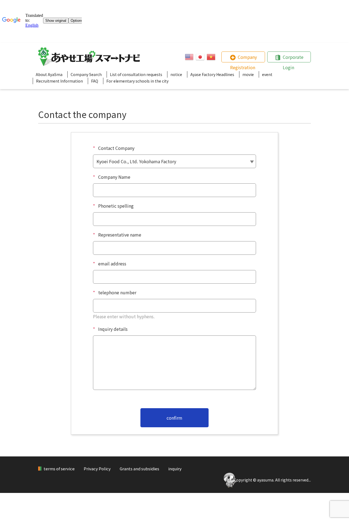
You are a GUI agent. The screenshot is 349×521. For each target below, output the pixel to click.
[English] (189, 57)
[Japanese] (200, 57)
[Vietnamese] (211, 57)
